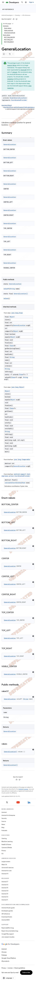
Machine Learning (7, 841)
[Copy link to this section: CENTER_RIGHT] (18, 594)
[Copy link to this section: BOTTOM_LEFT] (17, 522)
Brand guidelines (19, 968)
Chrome (4, 952)
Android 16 (5, 884)
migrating (10, 79)
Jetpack (14, 72)
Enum (11, 98)
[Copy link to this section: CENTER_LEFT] (16, 576)
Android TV (5, 873)
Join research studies (8, 937)
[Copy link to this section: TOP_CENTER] (15, 612)
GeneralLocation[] (21, 294)
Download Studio (7, 917)
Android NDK (6, 920)
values (6, 298)
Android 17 (5, 881)
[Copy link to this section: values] (9, 744)
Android (4, 812)
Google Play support (8, 934)
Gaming (4, 838)
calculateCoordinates (13, 483)
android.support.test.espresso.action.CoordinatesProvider (16, 475)
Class (11, 346)
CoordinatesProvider (19, 100)
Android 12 (5, 897)
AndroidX (23, 70)
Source (4, 821)
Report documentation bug (10, 931)
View (23, 483)
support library (12, 65)
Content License (23, 789)
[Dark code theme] (33, 510)
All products (5, 961)
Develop (17, 15)
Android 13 (5, 894)
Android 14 (5, 891)
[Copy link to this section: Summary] (14, 133)
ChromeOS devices (7, 867)
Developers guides (7, 911)
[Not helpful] (16, 19)
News (3, 824)
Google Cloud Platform (9, 958)
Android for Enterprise (8, 815)
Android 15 (5, 888)
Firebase (4, 955)
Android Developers (7, 15)
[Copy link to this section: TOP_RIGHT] (14, 648)
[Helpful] (13, 19)
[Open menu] (3, 2)
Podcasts (4, 830)
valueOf (6, 289)
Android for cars (7, 870)
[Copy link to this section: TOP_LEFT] (12, 630)
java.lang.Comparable (22, 459)
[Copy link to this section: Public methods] (21, 685)
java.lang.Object (7, 105)
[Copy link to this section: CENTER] (11, 558)
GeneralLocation (20, 98)
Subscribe (26, 972)
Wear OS (4, 864)
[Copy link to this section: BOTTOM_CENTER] (20, 505)
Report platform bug (8, 928)
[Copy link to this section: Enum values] (17, 498)
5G (2, 853)
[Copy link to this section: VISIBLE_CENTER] (19, 666)
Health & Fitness (6, 844)
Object (12, 317)
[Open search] (22, 2)
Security (4, 818)
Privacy (4, 850)
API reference (8, 9)
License (10, 968)
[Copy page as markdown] (10, 54)
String (12, 289)
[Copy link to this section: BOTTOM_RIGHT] (19, 540)
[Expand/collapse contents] (13, 24)
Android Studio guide (8, 908)
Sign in (31, 2)
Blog (3, 827)
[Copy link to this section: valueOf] (10, 691)
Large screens (6, 861)
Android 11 (5, 900)
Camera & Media (7, 847)
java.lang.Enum (8, 107)
